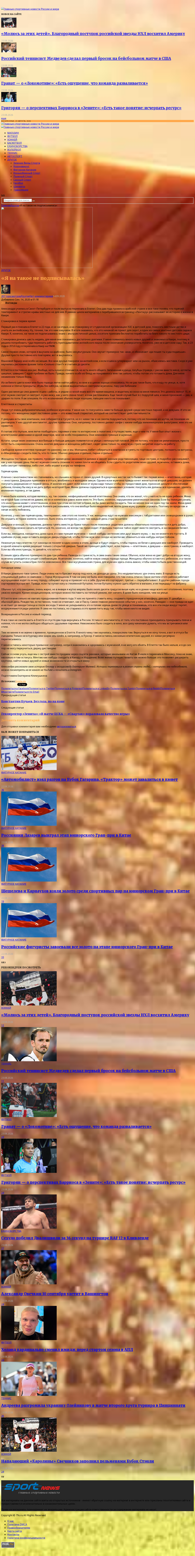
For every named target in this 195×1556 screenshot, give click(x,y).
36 (2, 790)
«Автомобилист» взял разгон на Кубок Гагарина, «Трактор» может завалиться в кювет (89, 779)
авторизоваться (66, 726)
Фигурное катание (24, 169)
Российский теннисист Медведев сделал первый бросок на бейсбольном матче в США (86, 58)
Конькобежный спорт (26, 173)
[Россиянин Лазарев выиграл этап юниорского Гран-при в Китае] (29, 825)
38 (2, 845)
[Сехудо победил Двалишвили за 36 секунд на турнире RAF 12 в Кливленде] (29, 1227)
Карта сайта (14, 1531)
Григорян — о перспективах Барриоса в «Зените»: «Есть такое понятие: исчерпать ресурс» (91, 108)
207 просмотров (11, 296)
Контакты (13, 1534)
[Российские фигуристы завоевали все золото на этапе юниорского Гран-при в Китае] (29, 936)
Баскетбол (14, 143)
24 (2, 1137)
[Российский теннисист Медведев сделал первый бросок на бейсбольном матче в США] (8, 51)
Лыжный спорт (23, 176)
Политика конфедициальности (26, 1537)
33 (2, 957)
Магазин (13, 133)
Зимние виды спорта (26, 163)
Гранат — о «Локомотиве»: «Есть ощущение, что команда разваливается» (74, 83)
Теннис (12, 153)
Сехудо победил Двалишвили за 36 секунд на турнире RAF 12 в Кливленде (75, 1238)
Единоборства (17, 146)
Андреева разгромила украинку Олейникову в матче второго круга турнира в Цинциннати (93, 1405)
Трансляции (20, 189)
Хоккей (12, 139)
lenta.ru (21, 681)
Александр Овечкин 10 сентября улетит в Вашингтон (54, 1293)
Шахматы (19, 186)
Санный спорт (22, 179)
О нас (10, 1521)
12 (2, 1025)
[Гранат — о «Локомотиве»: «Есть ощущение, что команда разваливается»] (8, 76)
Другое (12, 159)
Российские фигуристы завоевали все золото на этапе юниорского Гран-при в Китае (87, 946)
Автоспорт (14, 156)
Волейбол (14, 149)
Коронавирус (21, 166)
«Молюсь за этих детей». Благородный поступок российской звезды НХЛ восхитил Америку (93, 33)
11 (2, 1081)
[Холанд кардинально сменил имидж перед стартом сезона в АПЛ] (29, 1339)
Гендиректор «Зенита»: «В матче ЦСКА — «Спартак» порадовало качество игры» (65, 714)
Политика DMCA (17, 1524)
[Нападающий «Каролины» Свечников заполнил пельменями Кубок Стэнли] (29, 1450)
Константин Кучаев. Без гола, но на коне (33, 701)
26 (2, 1415)
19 (2, 901)
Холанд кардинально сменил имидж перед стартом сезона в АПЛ (67, 1349)
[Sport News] (30, 9)
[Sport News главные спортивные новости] (31, 1494)
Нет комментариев (41, 296)
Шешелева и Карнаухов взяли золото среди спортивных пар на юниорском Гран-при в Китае (95, 891)
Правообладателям (18, 1527)
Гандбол (18, 183)
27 (2, 1248)
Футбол (12, 136)
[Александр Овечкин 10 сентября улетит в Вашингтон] (29, 1283)
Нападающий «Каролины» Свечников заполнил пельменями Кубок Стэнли (77, 1461)
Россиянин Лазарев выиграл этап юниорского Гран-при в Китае (66, 835)
